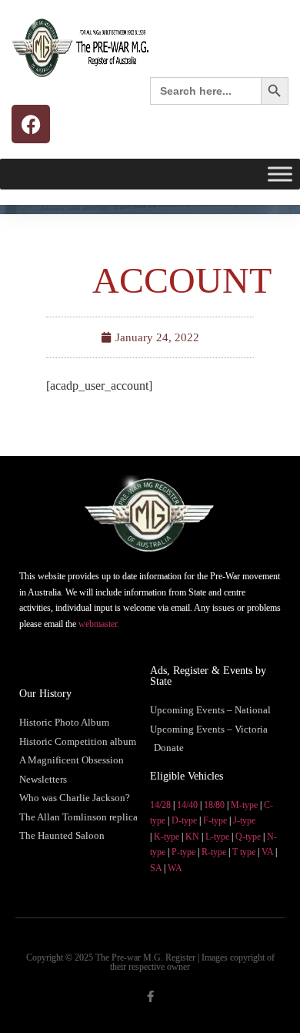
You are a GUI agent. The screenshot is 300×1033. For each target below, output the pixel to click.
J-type (244, 820)
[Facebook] (31, 124)
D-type (184, 820)
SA (156, 868)
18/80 (214, 805)
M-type (244, 805)
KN (192, 836)
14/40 (187, 805)
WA (175, 868)
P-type (183, 852)
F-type (215, 820)
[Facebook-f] (150, 996)
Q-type (248, 836)
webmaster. (98, 624)
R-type (214, 852)
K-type (166, 836)
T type (243, 852)
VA (267, 852)
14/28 (160, 805)
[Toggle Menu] (280, 173)
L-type (217, 836)
